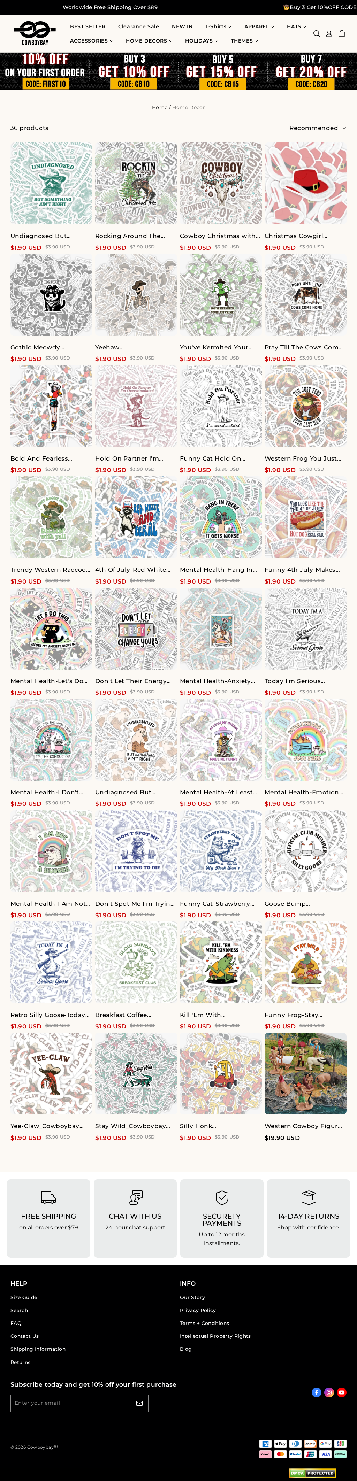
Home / (161, 107)
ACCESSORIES (89, 41)
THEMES (242, 41)
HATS (294, 26)
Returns (20, 1362)
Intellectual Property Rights (215, 1336)
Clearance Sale (138, 26)
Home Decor (188, 107)
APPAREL (256, 26)
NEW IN (182, 26)
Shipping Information (38, 1349)
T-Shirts (216, 26)
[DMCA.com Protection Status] (312, 1474)
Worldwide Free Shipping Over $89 (110, 7)
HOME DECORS (146, 41)
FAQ (16, 1323)
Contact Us (24, 1336)
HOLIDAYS (199, 41)
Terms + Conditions (204, 1323)
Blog (186, 1349)
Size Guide (23, 1297)
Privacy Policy (198, 1310)
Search (19, 1310)
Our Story (192, 1297)
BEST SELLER (88, 26)
